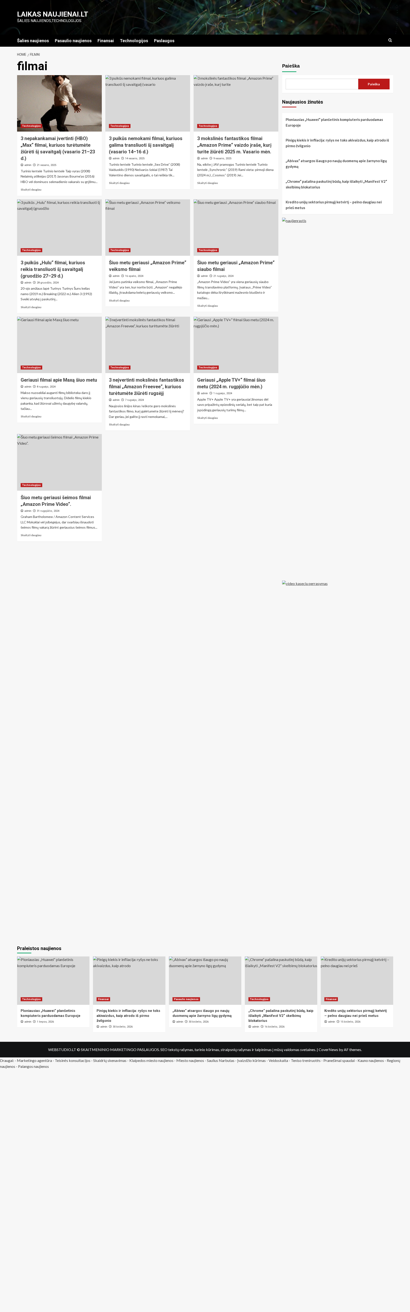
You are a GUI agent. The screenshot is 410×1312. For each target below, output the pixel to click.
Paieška (291, 66)
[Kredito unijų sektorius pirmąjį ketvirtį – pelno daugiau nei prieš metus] (357, 980)
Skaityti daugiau (31, 189)
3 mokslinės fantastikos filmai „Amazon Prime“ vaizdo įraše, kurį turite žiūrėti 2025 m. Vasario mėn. (234, 145)
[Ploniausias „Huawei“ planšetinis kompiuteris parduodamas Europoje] (53, 980)
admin (27, 165)
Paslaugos (164, 40)
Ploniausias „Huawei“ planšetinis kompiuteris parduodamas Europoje (334, 122)
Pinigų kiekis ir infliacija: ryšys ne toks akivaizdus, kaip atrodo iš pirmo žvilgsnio (337, 143)
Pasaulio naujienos (73, 40)
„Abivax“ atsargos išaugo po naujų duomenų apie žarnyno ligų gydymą (336, 164)
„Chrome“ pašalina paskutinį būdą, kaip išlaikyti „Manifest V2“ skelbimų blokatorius (336, 184)
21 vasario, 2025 (46, 165)
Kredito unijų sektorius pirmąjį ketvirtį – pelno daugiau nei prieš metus (334, 205)
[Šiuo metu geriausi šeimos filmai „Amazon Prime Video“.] (59, 462)
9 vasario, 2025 (222, 158)
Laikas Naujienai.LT (52, 14)
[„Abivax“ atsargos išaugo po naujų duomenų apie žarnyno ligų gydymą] (205, 980)
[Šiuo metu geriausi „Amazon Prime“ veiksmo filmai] (147, 227)
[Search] (390, 40)
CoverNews (328, 1049)
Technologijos (134, 40)
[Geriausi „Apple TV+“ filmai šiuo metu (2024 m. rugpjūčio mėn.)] (236, 345)
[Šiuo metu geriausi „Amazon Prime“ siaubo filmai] (236, 227)
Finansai (106, 40)
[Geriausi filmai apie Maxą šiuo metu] (59, 345)
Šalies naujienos (33, 40)
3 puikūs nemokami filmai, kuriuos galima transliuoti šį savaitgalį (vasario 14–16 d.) (145, 145)
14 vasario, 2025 (134, 158)
